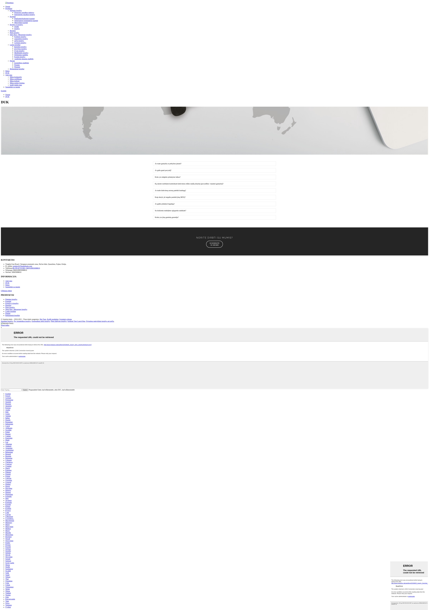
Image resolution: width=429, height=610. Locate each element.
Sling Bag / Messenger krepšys (21, 35)
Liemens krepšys (20, 43)
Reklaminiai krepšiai (17, 69)
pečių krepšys (19, 41)
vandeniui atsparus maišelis (23, 59)
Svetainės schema (65, 319)
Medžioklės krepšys (21, 53)
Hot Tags (43, 319)
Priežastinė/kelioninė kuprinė (24, 19)
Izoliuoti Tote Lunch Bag (76, 321)
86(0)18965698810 (33, 268)
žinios (7, 71)
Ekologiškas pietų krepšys (41, 321)
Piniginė (17, 67)
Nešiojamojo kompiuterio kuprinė (26, 21)
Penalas (17, 65)
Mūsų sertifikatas (16, 79)
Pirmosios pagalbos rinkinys (24, 13)
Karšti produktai (52, 319)
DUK (7, 73)
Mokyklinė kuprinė (21, 23)
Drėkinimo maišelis (21, 55)
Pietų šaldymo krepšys (59, 321)
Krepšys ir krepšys (16, 25)
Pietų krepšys (14, 33)
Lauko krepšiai (15, 45)
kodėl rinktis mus (16, 85)
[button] (214, 244)
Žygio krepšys (19, 51)
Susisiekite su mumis (12, 87)
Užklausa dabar (6, 291)
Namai (7, 6)
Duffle (16, 27)
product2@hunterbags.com (22, 266)
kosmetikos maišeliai (21, 63)
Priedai (12, 61)
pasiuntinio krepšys (21, 39)
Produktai (8, 9)
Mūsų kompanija (16, 77)
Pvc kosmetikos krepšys (22, 321)
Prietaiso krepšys (16, 11)
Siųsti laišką (5, 325)
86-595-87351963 (19, 268)
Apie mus (8, 75)
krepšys (17, 29)
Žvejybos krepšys (20, 49)
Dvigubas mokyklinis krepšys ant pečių (100, 321)
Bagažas (13, 31)
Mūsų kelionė (14, 81)
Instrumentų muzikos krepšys (24, 15)
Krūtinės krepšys (20, 37)
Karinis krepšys (19, 57)
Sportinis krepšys (7, 321)
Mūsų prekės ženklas (17, 83)
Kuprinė (13, 17)
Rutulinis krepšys (20, 47)
